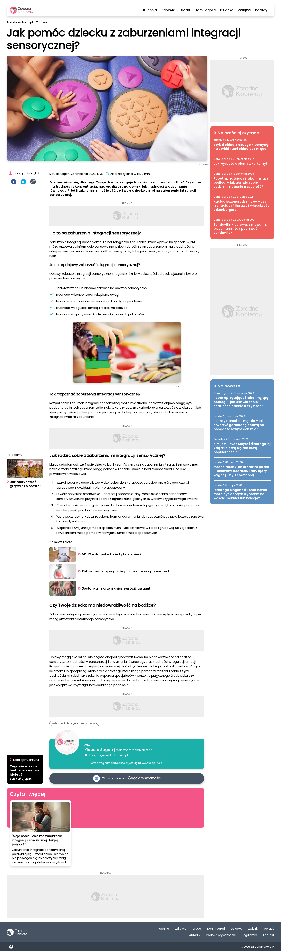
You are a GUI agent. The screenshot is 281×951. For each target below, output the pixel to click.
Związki (244, 10)
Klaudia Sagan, (59, 174)
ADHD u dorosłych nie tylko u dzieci (111, 554)
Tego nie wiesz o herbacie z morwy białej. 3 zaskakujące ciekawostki (24, 772)
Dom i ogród (205, 10)
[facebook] (13, 181)
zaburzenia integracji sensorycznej (75, 723)
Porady (261, 10)
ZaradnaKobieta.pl (20, 22)
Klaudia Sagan (98, 749)
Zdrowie (168, 10)
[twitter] (23, 181)
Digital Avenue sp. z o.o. (148, 763)
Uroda (185, 10)
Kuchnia (150, 10)
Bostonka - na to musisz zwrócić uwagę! (116, 588)
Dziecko (226, 10)
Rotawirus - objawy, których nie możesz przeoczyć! (125, 571)
